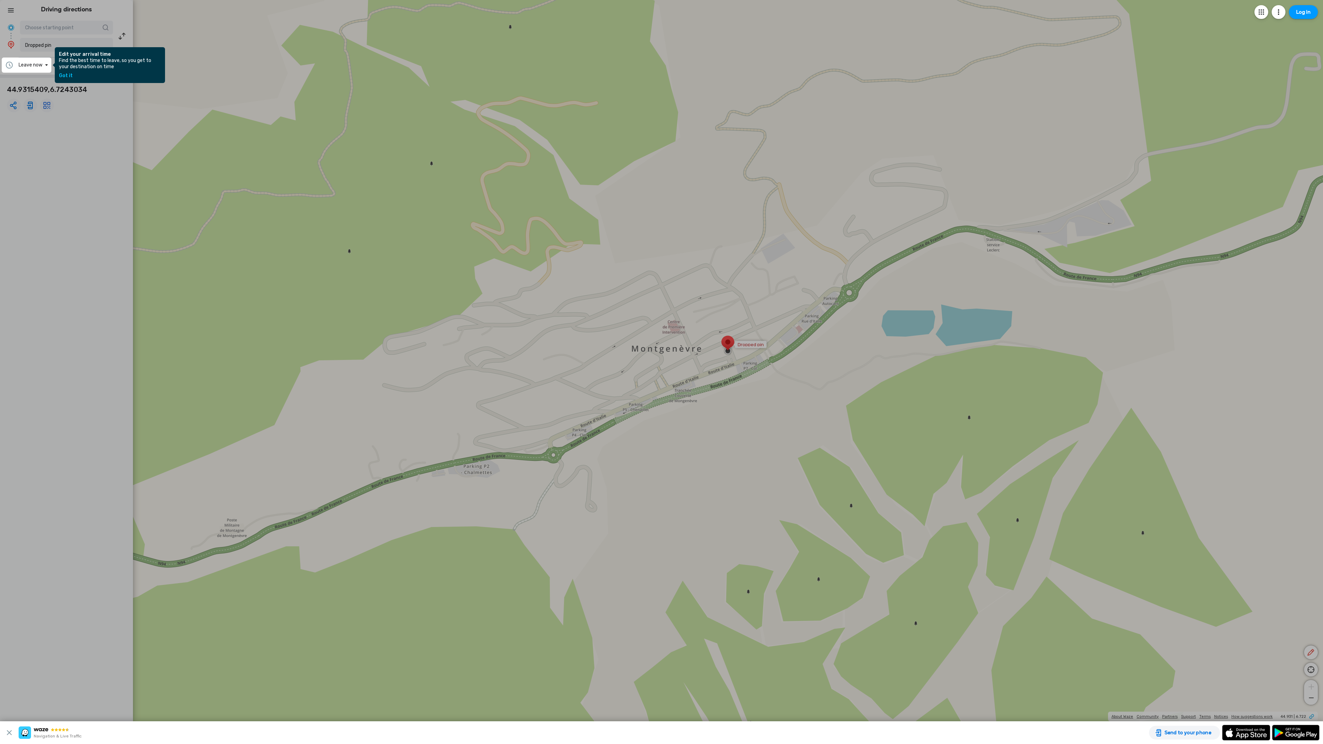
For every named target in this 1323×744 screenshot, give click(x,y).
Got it (66, 76)
